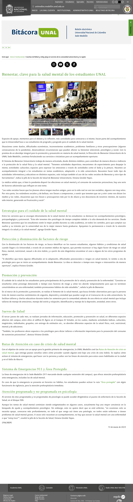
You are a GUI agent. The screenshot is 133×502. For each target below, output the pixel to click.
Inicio (34, 10)
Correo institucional (41, 495)
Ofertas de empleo (9, 501)
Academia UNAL (16, 488)
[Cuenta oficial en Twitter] (113, 2)
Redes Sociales (39, 499)
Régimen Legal (8, 495)
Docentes (90, 2)
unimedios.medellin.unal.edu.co (49, 6)
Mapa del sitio (39, 497)
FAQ (36, 501)
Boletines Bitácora (105, 10)
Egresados (80, 2)
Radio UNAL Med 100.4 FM (115, 488)
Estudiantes (70, 2)
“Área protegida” (108, 382)
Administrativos (102, 2)
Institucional (64, 10)
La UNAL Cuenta (47, 10)
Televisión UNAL (81, 488)
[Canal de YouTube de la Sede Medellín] (119, 2)
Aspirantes (59, 2)
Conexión (49, 488)
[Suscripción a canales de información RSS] (122, 2)
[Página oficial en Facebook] (116, 2)
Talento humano (8, 497)
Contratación (7, 499)
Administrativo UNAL (83, 10)
